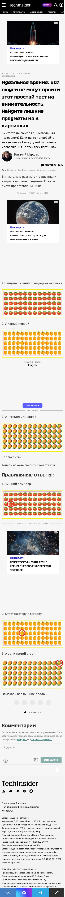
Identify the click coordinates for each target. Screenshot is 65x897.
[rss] (3, 791)
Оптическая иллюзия (46, 170)
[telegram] (17, 791)
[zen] (24, 791)
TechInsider (20, 5)
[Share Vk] (8, 892)
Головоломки (29, 170)
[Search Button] (56, 5)
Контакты (7, 810)
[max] (31, 791)
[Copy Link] (57, 892)
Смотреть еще (32, 405)
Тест (20, 170)
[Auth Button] (61, 5)
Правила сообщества (14, 803)
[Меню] (4, 5)
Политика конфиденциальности (20, 807)
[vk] (10, 791)
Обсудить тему (54, 164)
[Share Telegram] (40, 892)
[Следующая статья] (32, 770)
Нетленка (11, 170)
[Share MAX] (24, 892)
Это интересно (8, 73)
